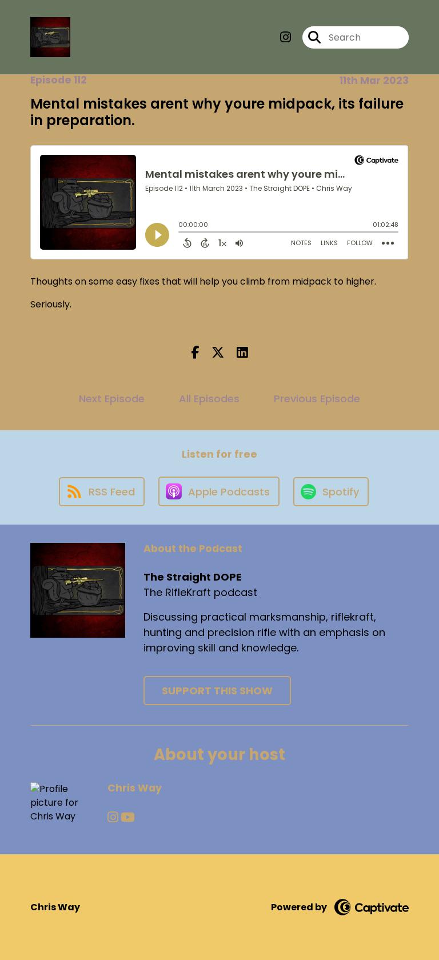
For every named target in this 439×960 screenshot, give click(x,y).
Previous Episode (317, 398)
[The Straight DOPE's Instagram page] (285, 37)
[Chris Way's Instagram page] (112, 817)
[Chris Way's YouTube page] (128, 817)
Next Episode (112, 398)
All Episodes (209, 398)
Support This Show (217, 690)
